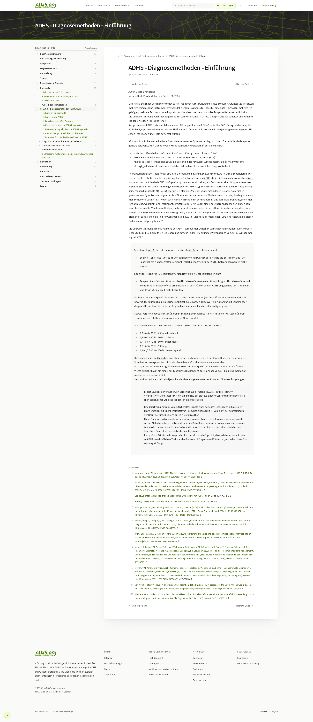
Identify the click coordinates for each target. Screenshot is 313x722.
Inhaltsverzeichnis (45, 48)
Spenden (139, 5)
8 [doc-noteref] (142, 237)
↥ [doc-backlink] (202, 476)
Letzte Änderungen (113, 663)
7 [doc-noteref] (163, 220)
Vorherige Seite (139, 84)
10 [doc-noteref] (231, 391)
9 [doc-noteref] (236, 366)
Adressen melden (201, 674)
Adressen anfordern (158, 674)
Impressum (242, 657)
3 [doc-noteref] (216, 153)
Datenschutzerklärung (248, 663)
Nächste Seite (243, 84)
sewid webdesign (66, 711)
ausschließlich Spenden (61, 692)
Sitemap (108, 657)
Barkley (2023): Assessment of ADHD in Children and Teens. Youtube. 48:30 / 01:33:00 (175, 501)
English (275, 711)
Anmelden (252, 5)
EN (239, 5)
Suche (107, 669)
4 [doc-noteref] (160, 173)
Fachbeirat (198, 669)
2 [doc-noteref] (153, 145)
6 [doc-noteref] (162, 220)
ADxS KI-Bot (110, 674)
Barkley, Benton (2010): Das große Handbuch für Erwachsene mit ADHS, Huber (172, 495)
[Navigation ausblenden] (7, 715)
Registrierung (269, 5)
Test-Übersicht (156, 657)
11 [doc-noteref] (232, 391)
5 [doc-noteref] (161, 220)
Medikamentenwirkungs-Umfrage (165, 669)
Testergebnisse (156, 663)
